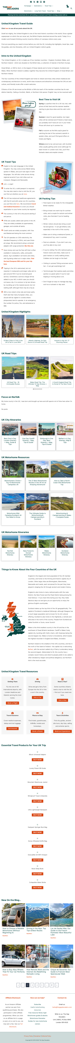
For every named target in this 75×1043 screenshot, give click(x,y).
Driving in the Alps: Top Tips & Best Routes (36, 929)
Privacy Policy (28, 1036)
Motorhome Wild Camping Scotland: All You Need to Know (13, 515)
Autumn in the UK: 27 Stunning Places (61, 341)
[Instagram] (37, 2)
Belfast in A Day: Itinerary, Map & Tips (65, 440)
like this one (29, 246)
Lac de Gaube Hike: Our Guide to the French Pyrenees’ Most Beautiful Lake (61, 931)
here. (25, 194)
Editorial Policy (46, 1036)
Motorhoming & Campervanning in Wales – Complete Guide (62, 515)
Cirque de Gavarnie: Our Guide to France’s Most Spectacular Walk (61, 972)
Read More (5, 936)
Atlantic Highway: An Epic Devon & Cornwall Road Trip (37, 341)
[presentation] (13, 326)
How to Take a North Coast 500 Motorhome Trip (61, 483)
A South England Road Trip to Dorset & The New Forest (61, 383)
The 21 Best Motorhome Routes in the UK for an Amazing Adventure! (37, 483)
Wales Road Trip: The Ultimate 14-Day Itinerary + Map (37, 384)
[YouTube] (41, 2)
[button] (32, 5)
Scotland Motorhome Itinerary (65, 553)
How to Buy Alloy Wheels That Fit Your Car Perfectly (14, 971)
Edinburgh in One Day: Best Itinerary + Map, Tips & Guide (46, 441)
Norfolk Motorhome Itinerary (10, 553)
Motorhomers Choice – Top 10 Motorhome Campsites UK (13, 483)
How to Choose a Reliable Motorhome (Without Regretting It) (13, 930)
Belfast (30, 649)
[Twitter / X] (34, 2)
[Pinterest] (44, 2)
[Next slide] (71, 372)
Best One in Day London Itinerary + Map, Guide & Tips (10, 441)
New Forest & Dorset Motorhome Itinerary (28, 554)
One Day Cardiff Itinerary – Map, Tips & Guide (28, 440)
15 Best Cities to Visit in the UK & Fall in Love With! (13, 341)
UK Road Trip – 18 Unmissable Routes (13, 383)
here (7, 28)
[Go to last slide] (3, 372)
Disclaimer (37, 1036)
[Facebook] (31, 2)
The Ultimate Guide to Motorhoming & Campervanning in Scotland (37, 516)
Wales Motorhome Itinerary (46, 553)
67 (51, 985)
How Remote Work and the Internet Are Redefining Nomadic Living (38, 972)
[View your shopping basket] (68, 8)
